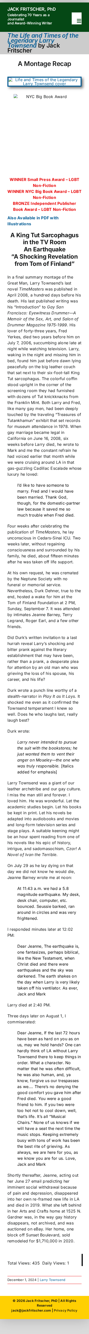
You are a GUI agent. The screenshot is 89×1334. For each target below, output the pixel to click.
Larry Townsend (52, 1280)
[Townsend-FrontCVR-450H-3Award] (44, 79)
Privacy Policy (65, 1310)
